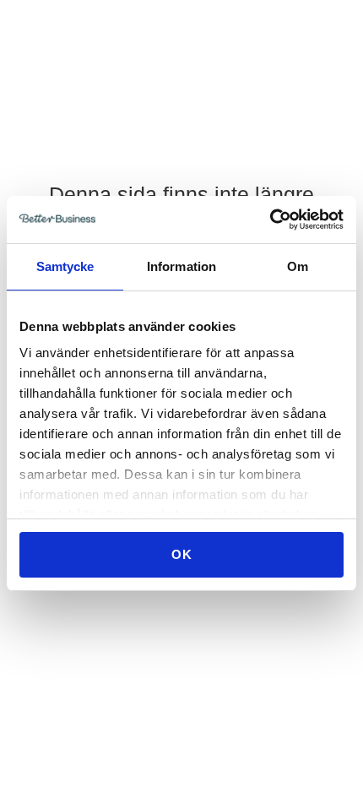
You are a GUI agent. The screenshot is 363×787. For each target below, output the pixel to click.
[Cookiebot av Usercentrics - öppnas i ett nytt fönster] (270, 220)
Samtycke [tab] (65, 266)
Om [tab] (297, 266)
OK (181, 554)
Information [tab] (181, 266)
